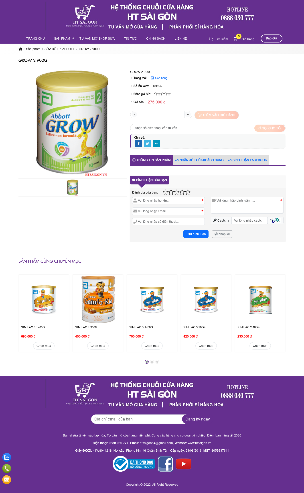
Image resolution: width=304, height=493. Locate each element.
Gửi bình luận (196, 234)
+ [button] (187, 114)
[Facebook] (139, 143)
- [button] (134, 114)
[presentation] (25, 320)
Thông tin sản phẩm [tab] (153, 160)
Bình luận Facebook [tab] (249, 160)
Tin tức (130, 38)
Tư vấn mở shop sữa (97, 38)
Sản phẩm (62, 38)
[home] (20, 49)
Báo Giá (271, 38)
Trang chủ (35, 38)
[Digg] (156, 143)
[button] (211, 39)
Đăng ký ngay (197, 419)
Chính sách (155, 38)
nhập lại (224, 234)
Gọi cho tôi (271, 128)
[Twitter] (147, 143)
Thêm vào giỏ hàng (218, 115)
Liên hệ (181, 38)
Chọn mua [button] (43, 346)
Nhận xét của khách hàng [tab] (201, 160)
